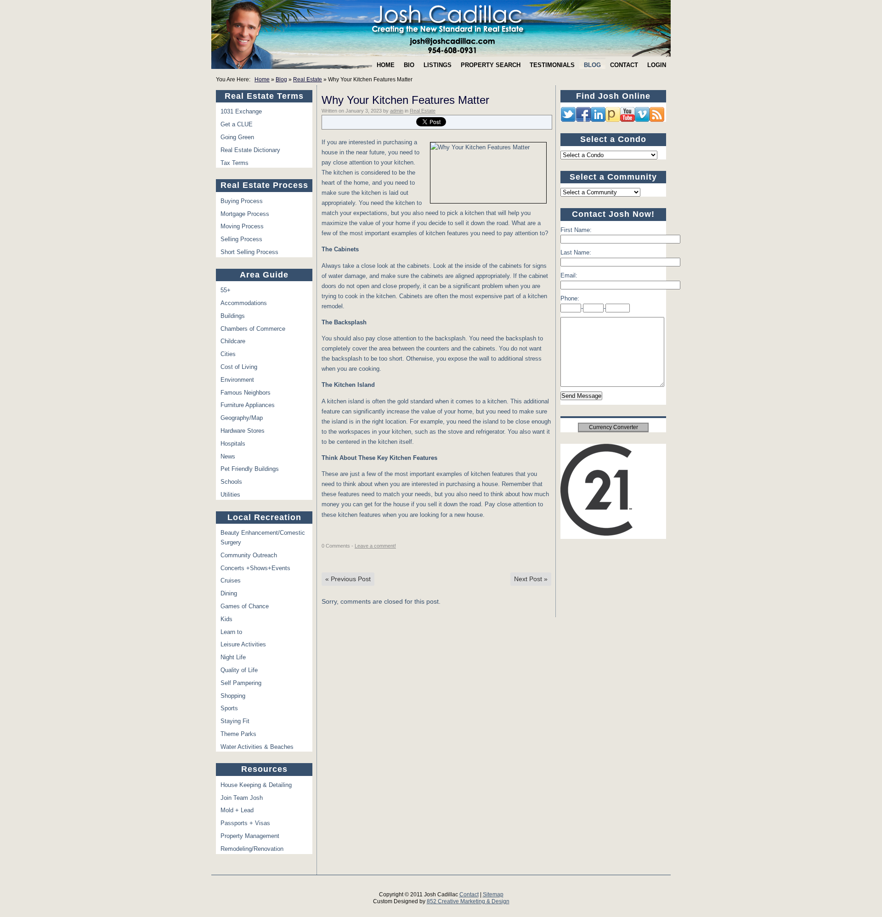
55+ (225, 290)
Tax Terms (234, 162)
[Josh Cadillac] (441, 28)
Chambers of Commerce (252, 328)
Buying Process (241, 201)
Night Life (233, 657)
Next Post (531, 579)
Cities (228, 354)
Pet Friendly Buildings (249, 468)
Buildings (232, 315)
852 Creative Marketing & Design (468, 901)
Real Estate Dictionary (250, 150)
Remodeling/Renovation (251, 848)
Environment (237, 379)
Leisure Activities (243, 644)
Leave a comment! (375, 546)
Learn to (231, 631)
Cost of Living (238, 366)
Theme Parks (238, 733)
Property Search (490, 65)
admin (396, 110)
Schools (231, 481)
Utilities (230, 494)
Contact (624, 65)
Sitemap (493, 894)
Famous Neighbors (245, 392)
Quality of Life (239, 670)
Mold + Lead (237, 810)
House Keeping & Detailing (256, 784)
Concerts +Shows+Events (255, 568)
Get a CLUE (236, 124)
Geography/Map (241, 417)
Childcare (232, 341)
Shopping (232, 695)
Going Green (237, 137)
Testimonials (552, 65)
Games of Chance (244, 606)
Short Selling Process (249, 252)
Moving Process (242, 226)
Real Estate (307, 79)
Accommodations (243, 303)
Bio (409, 65)
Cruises (230, 580)
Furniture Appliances (247, 405)
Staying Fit (234, 721)
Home (386, 65)
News (227, 456)
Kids (226, 619)
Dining (228, 593)
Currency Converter (613, 427)
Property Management (249, 835)
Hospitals (232, 443)
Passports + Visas (245, 823)
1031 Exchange (241, 111)
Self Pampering (240, 682)
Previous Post (348, 579)
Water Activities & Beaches (257, 746)
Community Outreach (248, 555)
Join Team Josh (241, 797)
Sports (229, 708)
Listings (438, 65)
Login (656, 65)
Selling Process (241, 239)
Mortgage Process (244, 213)
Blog (592, 65)
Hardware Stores (242, 430)
